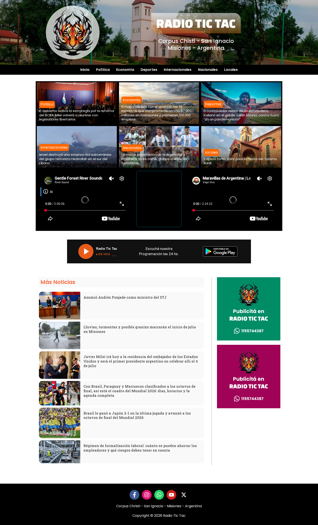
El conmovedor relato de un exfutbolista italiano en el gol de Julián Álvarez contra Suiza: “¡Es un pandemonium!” (241, 115)
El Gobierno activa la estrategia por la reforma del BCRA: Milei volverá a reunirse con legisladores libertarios (76, 115)
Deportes (149, 69)
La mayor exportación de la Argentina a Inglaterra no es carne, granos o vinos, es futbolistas (154, 158)
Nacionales (208, 69)
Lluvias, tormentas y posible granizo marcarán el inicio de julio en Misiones (140, 329)
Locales (231, 69)
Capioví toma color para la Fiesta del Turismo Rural (240, 161)
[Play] (85, 251)
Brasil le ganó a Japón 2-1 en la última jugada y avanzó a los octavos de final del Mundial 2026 (137, 415)
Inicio (85, 69)
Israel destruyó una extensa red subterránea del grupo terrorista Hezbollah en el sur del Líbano (75, 158)
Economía (125, 69)
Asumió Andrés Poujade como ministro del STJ (125, 297)
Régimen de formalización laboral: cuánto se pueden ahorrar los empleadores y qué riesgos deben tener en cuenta (140, 447)
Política (103, 69)
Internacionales (177, 69)
